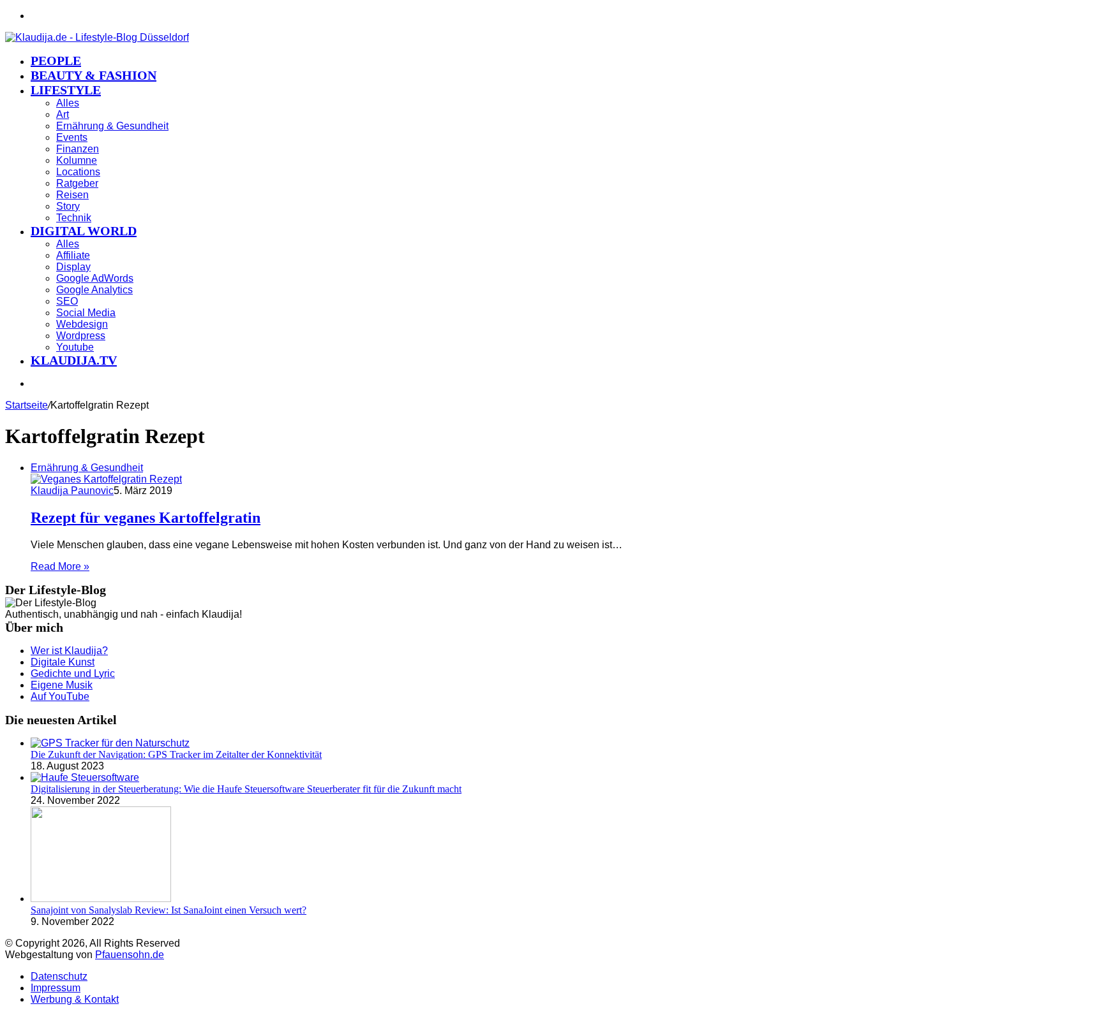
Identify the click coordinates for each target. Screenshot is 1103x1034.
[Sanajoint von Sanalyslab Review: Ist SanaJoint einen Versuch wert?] (101, 898)
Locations (78, 171)
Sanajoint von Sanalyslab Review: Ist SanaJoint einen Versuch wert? (168, 910)
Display (73, 266)
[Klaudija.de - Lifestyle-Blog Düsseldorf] (97, 37)
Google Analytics (94, 289)
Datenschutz (59, 976)
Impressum (55, 987)
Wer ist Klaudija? (69, 650)
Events (71, 137)
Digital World (84, 231)
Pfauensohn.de (129, 954)
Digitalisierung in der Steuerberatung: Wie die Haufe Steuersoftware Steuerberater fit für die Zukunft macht (246, 788)
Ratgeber (77, 183)
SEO (67, 301)
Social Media (86, 312)
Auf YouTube (60, 696)
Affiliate (73, 255)
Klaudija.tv (74, 360)
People (56, 61)
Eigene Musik (62, 685)
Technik (73, 217)
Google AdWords (94, 278)
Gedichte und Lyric (73, 673)
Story (68, 206)
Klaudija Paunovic (72, 490)
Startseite (26, 405)
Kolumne (76, 160)
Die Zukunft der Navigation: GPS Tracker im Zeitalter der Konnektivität (176, 754)
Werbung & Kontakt (75, 999)
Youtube (75, 347)
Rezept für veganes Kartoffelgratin (145, 517)
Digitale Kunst (62, 662)
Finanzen (77, 148)
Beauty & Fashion (93, 75)
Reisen (72, 194)
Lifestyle (66, 90)
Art (62, 114)
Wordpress (80, 335)
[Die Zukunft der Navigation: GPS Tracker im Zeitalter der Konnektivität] (110, 743)
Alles (67, 103)
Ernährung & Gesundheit (112, 125)
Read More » (60, 566)
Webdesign (82, 324)
